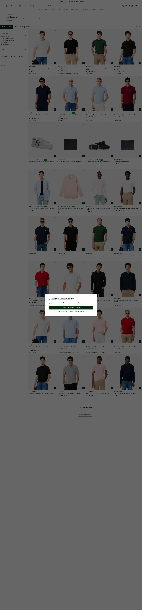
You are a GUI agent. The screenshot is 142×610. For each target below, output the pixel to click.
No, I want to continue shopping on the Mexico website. (71, 311)
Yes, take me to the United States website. (71, 307)
